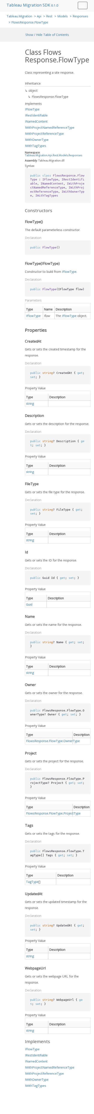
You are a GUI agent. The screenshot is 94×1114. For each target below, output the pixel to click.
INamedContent (36, 121)
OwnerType (71, 741)
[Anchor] (21, 210)
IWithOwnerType (37, 140)
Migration (41, 155)
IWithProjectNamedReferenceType (49, 127)
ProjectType (72, 813)
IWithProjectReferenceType (44, 134)
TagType (32, 882)
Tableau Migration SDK (29, 5)
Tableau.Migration (19, 16)
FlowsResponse (37, 741)
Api (39, 16)
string (30, 403)
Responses (80, 16)
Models (62, 16)
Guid (29, 604)
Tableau (30, 155)
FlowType (56, 741)
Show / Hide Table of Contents (47, 35)
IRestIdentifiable (36, 115)
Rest (49, 16)
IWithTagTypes (35, 146)
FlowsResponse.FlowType (29, 22)
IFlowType (32, 109)
